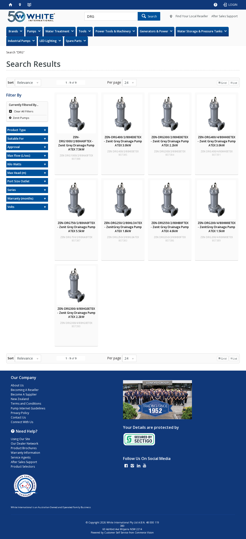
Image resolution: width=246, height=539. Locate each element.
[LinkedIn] (138, 466)
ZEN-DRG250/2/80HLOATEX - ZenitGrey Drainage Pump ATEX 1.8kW (123, 227)
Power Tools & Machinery (113, 31)
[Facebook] (126, 466)
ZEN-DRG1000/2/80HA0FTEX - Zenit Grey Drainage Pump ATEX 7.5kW (76, 143)
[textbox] (110, 16)
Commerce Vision (144, 532)
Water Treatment (57, 31)
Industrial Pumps (19, 41)
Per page (114, 82)
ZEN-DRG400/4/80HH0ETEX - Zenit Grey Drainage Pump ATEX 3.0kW (216, 141)
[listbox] (28, 82)
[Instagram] (132, 466)
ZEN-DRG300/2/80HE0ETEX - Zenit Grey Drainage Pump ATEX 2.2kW (170, 141)
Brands (13, 31)
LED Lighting (48, 41)
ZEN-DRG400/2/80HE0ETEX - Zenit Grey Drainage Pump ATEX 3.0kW (123, 141)
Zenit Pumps (21, 118)
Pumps (31, 31)
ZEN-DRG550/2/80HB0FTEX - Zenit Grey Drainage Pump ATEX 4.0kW (170, 227)
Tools (82, 31)
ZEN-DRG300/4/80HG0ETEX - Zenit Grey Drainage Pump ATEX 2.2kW (76, 313)
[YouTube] (145, 466)
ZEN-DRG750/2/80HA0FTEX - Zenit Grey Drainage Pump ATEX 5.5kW (76, 227)
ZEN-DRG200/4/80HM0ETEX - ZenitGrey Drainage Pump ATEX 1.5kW (216, 227)
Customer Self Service (116, 532)
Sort (11, 82)
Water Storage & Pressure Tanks (199, 31)
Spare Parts (74, 41)
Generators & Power (154, 31)
